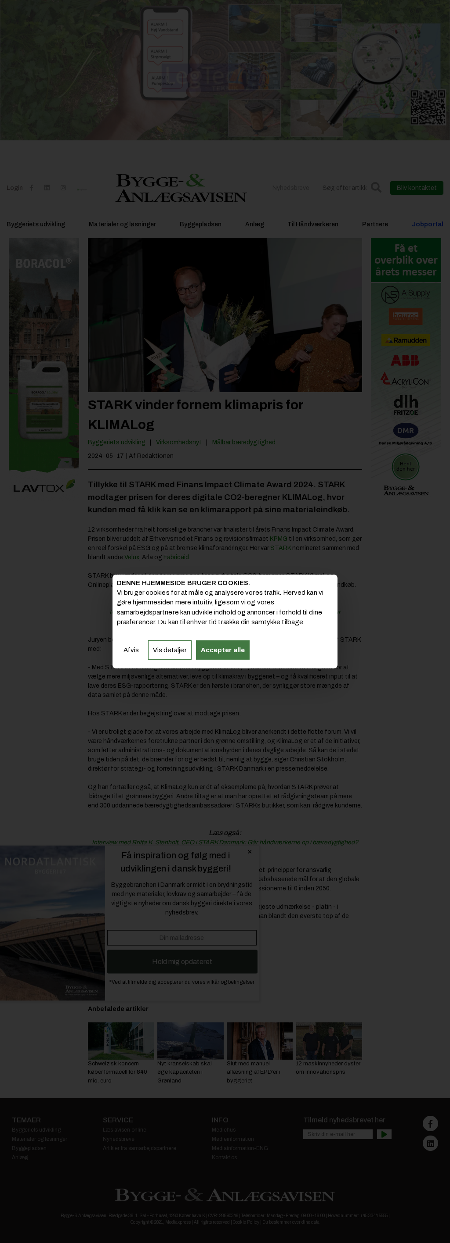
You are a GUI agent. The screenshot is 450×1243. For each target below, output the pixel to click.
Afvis (131, 650)
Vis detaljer (170, 650)
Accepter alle (223, 650)
